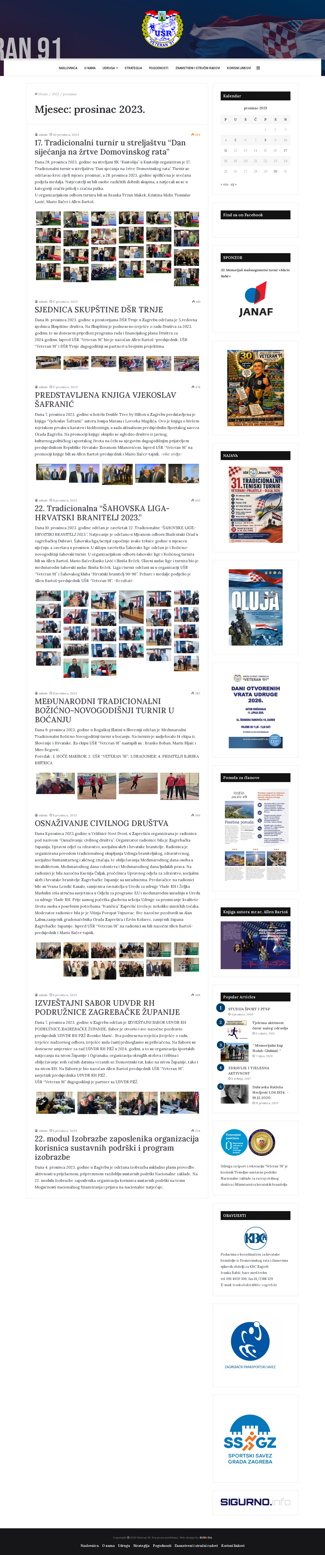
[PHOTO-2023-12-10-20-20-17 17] (48, 641)
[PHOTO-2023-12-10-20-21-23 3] (76, 668)
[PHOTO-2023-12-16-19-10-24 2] (103, 361)
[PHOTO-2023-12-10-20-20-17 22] (103, 650)
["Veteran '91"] (162, 29)
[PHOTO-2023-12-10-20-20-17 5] (186, 597)
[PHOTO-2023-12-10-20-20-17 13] (131, 633)
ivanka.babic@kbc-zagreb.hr (255, 1285)
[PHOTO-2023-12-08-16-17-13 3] (186, 948)
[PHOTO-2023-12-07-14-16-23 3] (96, 1103)
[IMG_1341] (186, 238)
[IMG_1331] (76, 219)
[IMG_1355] (48, 271)
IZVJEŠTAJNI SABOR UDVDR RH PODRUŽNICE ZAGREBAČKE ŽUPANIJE (107, 1007)
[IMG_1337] (131, 235)
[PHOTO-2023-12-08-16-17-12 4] (76, 950)
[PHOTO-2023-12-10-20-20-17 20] (76, 649)
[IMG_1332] (103, 218)
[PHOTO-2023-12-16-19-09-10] (76, 363)
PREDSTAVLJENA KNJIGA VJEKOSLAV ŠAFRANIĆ (105, 399)
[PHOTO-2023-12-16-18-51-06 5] (150, 473)
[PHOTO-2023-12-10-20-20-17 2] (103, 599)
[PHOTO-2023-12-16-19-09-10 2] (48, 362)
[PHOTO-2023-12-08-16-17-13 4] (186, 965)
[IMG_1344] (158, 251)
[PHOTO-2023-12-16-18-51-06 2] (51, 472)
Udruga (109, 68)
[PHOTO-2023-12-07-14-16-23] (179, 1103)
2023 (55, 94)
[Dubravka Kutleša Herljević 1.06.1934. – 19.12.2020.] (235, 1094)
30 (275, 171)
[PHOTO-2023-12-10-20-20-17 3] (131, 607)
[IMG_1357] (186, 277)
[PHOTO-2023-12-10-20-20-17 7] (186, 614)
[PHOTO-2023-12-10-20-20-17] (186, 663)
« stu (224, 184)
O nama (89, 68)
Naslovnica (68, 68)
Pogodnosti (158, 68)
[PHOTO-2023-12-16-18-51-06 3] (84, 473)
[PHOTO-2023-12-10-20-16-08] (76, 598)
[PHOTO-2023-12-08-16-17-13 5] (158, 967)
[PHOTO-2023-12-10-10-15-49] (55, 783)
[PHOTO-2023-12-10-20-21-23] (103, 668)
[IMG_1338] (48, 235)
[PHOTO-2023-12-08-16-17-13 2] (158, 949)
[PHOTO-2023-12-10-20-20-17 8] (76, 616)
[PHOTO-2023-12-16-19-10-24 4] (158, 363)
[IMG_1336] (186, 219)
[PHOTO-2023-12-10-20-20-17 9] (158, 617)
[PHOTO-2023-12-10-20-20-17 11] (48, 627)
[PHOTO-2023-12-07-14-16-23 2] (55, 1103)
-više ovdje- (172, 454)
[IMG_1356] (76, 274)
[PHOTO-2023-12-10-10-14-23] (179, 786)
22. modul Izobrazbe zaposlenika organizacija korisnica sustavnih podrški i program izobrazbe (117, 1148)
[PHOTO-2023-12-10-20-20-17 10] (103, 619)
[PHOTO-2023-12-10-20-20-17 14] (76, 633)
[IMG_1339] (103, 236)
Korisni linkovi (239, 68)
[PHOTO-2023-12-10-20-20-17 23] (158, 654)
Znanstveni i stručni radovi (197, 68)
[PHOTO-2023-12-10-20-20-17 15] (103, 635)
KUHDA (206, 1537)
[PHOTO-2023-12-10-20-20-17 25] (48, 658)
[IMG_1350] (158, 266)
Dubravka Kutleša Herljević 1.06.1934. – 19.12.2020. (270, 1092)
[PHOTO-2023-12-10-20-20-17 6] (48, 611)
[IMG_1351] (131, 269)
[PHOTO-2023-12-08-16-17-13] (131, 969)
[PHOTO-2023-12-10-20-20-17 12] (186, 631)
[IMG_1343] (76, 238)
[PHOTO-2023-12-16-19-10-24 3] (131, 364)
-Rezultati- (124, 580)
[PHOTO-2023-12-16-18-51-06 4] (117, 474)
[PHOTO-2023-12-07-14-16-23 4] (138, 1103)
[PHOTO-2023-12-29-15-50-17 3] (103, 272)
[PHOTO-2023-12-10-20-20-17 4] (158, 598)
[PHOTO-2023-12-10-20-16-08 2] (48, 595)
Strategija (133, 68)
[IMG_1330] (48, 218)
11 (225, 150)
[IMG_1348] (103, 254)
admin (43, 134)
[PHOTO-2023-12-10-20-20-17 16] (158, 637)
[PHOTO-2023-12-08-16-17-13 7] (76, 969)
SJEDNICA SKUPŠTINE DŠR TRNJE (99, 309)
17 (285, 150)
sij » (234, 184)
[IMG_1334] (131, 217)
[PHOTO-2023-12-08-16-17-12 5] (103, 950)
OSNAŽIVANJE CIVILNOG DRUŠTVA (101, 823)
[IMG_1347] (131, 252)
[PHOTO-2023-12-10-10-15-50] (138, 783)
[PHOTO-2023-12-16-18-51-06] (183, 473)
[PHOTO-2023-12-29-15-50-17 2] (158, 234)
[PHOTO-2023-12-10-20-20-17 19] (131, 650)
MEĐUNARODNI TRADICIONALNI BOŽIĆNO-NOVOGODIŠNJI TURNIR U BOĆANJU (104, 710)
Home (43, 94)
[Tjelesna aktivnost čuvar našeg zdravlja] (235, 1029)
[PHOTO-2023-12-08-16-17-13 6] (103, 970)
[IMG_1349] (76, 256)
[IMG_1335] (158, 217)
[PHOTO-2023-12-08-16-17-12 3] (48, 950)
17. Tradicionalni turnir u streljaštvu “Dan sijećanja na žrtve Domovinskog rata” (110, 147)
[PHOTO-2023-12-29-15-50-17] (186, 257)
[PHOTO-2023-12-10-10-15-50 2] (96, 786)
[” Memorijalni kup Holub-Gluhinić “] (235, 1052)
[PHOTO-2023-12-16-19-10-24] (186, 363)
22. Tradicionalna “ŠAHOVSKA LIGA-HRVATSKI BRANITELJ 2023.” (102, 513)
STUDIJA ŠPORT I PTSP (249, 1009)
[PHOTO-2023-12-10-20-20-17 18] (186, 647)
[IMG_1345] (48, 253)
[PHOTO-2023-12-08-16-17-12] (131, 950)
